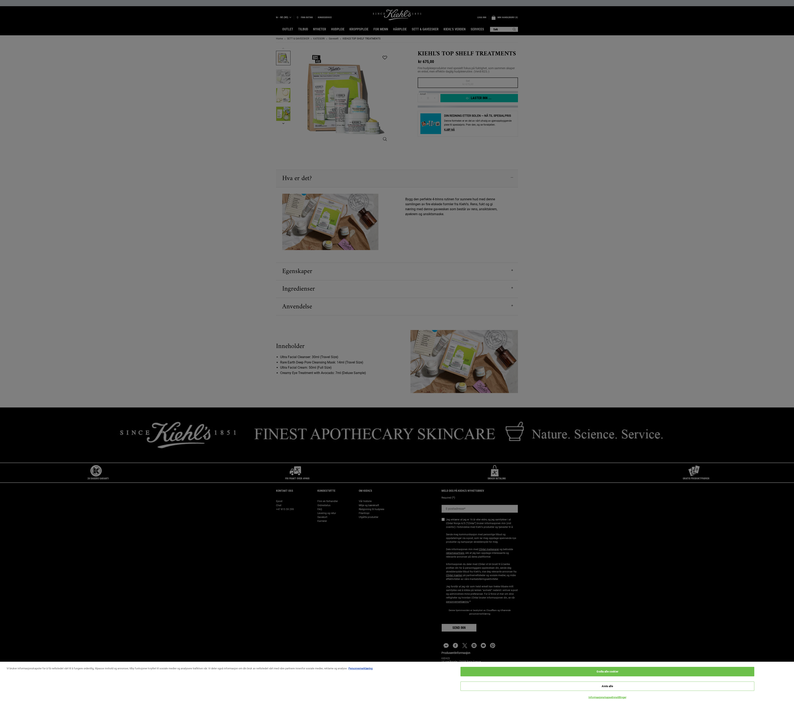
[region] (397, 682)
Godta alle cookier (607, 671)
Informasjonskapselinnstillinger (607, 697)
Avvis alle (607, 686)
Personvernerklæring (360, 668)
